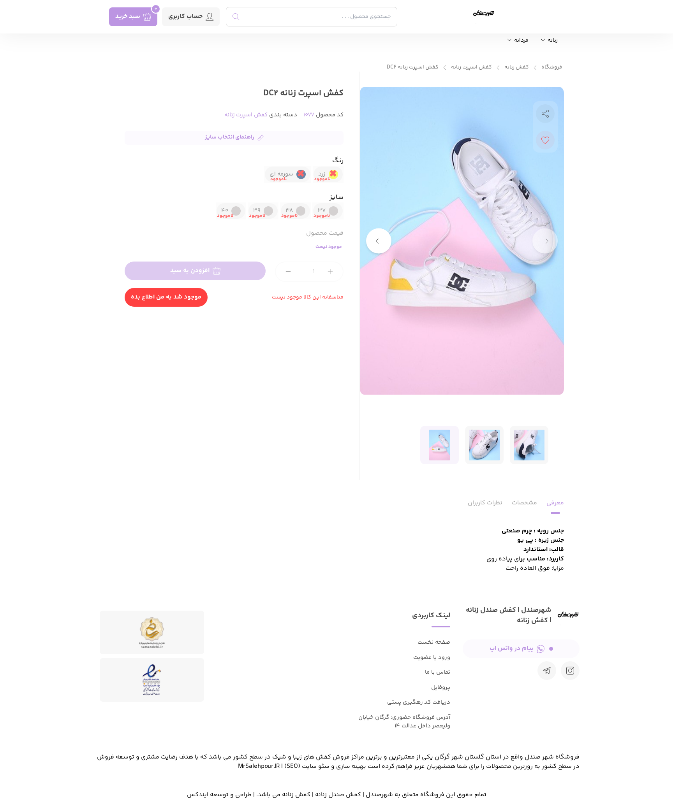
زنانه (552, 41)
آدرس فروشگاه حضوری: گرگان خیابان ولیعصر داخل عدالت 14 (404, 722)
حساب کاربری (185, 16)
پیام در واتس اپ (512, 648)
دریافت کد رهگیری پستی (418, 702)
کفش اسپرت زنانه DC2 (413, 67)
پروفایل (440, 687)
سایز (336, 197)
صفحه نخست (434, 642)
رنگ (338, 161)
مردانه (521, 41)
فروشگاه (551, 67)
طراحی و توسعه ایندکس (219, 795)
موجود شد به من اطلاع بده (166, 297)
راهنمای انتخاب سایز (229, 137)
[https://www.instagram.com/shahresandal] (570, 670)
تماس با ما (437, 672)
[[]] (546, 670)
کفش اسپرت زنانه (471, 67)
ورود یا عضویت (431, 657)
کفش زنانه (516, 67)
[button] (378, 241)
